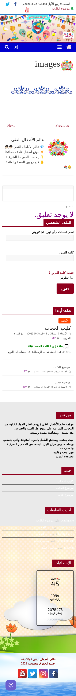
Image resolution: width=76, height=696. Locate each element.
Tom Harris (67, 527)
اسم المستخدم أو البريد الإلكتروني (53, 232)
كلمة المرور (66, 252)
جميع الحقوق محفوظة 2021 (38, 663)
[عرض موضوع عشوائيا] (16, 47)
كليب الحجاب (58, 328)
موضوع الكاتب (61, 8)
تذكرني (64, 277)
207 (54, 338)
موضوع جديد (63, 382)
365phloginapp (65, 540)
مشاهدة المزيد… (63, 456)
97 (25, 371)
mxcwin (69, 547)
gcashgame (67, 520)
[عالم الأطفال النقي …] (69, 47)
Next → (8, 125)
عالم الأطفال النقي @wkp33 (38, 659)
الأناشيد (64, 320)
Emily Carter (66, 534)
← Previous (65, 125)
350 (25, 386)
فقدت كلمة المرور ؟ (61, 272)
